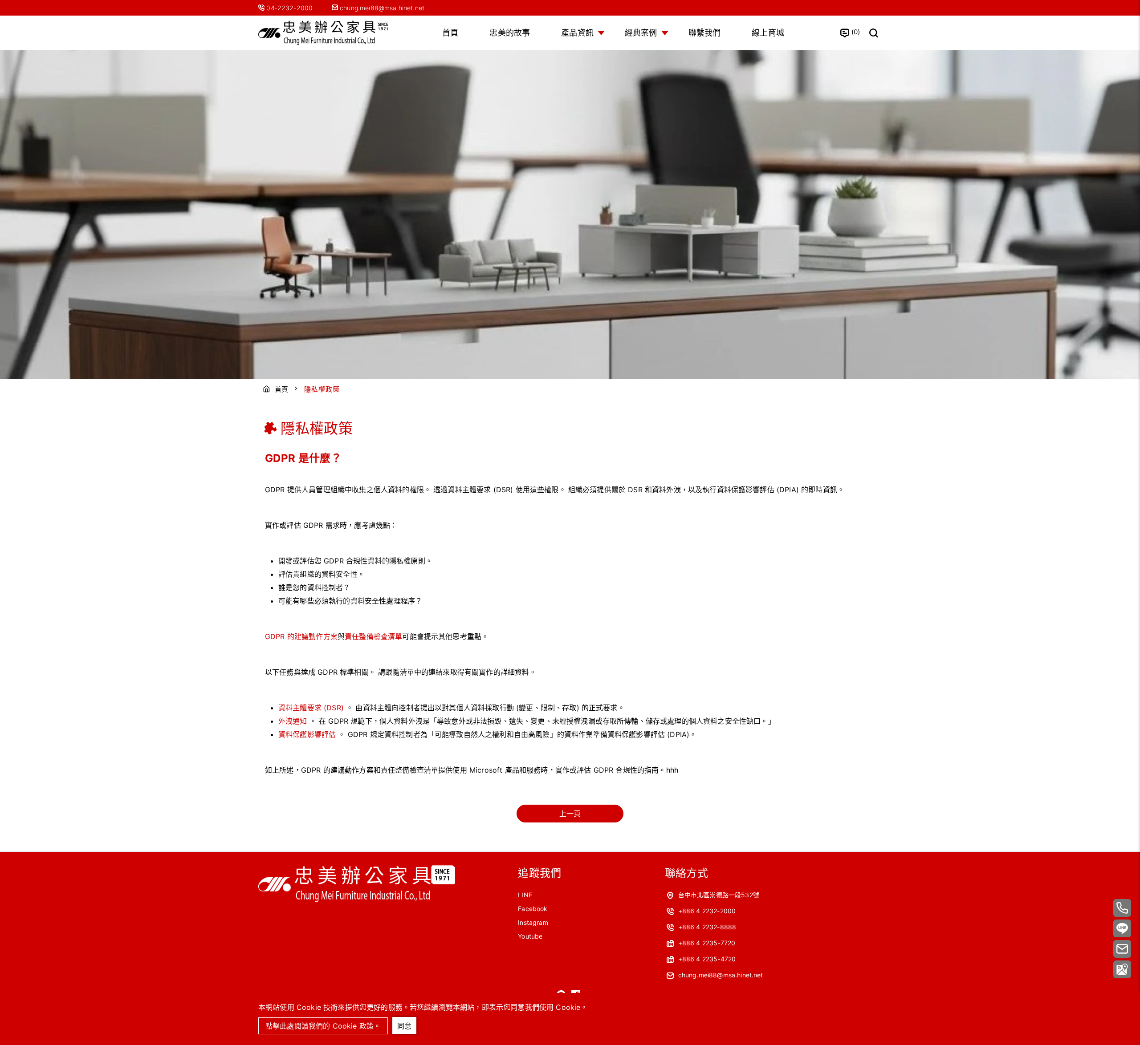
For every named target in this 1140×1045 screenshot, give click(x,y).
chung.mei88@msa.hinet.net (381, 8)
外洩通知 (292, 721)
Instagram (533, 922)
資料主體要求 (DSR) (311, 707)
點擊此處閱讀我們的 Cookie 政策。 (323, 1025)
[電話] (1122, 908)
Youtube (530, 936)
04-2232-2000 (290, 8)
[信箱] (1122, 949)
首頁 (450, 32)
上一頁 (570, 813)
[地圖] (1122, 969)
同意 (404, 1025)
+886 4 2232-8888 (707, 927)
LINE (525, 895)
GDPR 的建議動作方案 (301, 636)
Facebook (532, 908)
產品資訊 (577, 32)
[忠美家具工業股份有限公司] (325, 33)
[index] (356, 901)
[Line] (1122, 928)
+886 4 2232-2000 (707, 911)
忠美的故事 (509, 32)
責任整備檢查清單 (373, 636)
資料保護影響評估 (307, 734)
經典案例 (641, 32)
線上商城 (768, 32)
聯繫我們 (704, 32)
